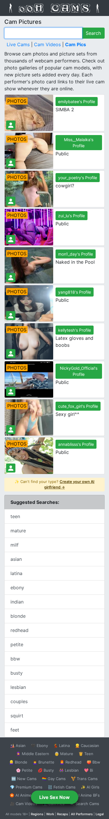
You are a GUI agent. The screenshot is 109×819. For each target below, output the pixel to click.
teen (15, 516)
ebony (17, 587)
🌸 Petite (24, 770)
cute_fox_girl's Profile (78, 406)
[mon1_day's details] (10, 277)
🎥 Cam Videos (23, 803)
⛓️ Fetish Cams (62, 787)
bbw (15, 659)
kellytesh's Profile (74, 330)
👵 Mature (63, 753)
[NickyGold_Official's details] (10, 391)
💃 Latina (61, 745)
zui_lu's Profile (71, 215)
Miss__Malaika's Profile (78, 142)
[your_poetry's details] (10, 201)
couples (19, 701)
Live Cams (18, 44)
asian (16, 559)
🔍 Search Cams (84, 803)
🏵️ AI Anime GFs (25, 795)
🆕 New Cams (24, 778)
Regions (37, 814)
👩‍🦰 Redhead (70, 762)
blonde (18, 616)
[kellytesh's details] (10, 353)
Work (50, 814)
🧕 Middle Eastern (32, 753)
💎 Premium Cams (26, 787)
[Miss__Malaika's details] (10, 163)
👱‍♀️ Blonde (18, 762)
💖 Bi (88, 770)
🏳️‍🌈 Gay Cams (54, 778)
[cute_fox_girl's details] (10, 429)
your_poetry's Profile (77, 177)
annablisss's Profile (76, 444)
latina (16, 573)
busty (16, 673)
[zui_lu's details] (10, 239)
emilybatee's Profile (76, 101)
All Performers (82, 814)
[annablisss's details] (10, 468)
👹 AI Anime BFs (85, 795)
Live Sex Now (54, 797)
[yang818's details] (10, 315)
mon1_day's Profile (75, 254)
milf (14, 545)
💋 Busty (46, 770)
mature (18, 531)
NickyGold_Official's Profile (78, 371)
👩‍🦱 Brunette (43, 762)
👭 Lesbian (69, 770)
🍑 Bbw (93, 762)
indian (17, 602)
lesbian (18, 687)
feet (14, 730)
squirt (16, 716)
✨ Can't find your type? (54, 484)
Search (93, 33)
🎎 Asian (18, 745)
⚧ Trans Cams (84, 778)
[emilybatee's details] (10, 125)
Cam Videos (47, 44)
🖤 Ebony (39, 745)
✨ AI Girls (90, 787)
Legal (100, 814)
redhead (19, 630)
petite (16, 644)
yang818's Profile (74, 292)
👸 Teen (85, 753)
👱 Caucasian (87, 745)
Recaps (62, 814)
